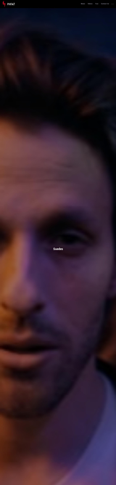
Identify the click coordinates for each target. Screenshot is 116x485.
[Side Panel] (112, 4)
